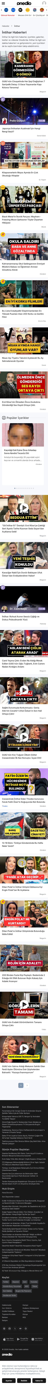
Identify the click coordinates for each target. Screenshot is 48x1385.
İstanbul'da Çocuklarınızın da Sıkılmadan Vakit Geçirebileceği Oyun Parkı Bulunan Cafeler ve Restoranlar (20, 1176)
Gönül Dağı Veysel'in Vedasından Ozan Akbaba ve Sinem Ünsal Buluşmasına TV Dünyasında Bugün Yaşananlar (21, 1124)
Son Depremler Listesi (10, 1197)
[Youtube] (20, 1328)
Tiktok (34, 1286)
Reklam (5, 1317)
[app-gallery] (37, 1339)
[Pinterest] (26, 1328)
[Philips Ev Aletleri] (6, 10)
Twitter (5, 1282)
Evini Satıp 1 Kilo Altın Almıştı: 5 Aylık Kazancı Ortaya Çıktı (24, 1159)
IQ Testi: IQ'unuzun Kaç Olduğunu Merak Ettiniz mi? (22, 1271)
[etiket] (3, 99)
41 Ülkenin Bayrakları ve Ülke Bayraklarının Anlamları (22, 1261)
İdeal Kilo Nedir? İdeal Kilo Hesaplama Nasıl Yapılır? (22, 1246)
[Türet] (34, 10)
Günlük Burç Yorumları (12, 1286)
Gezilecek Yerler (9, 1295)
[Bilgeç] (41, 10)
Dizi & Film (42, 321)
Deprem (16, 1282)
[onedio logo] (22, 1354)
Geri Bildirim (7, 1308)
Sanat (44, 365)
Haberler (5, 26)
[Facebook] (9, 1328)
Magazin (43, 92)
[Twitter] (15, 1328)
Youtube (34, 1282)
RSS (24, 1317)
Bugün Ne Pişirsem (23, 1291)
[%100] (20, 10)
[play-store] (23, 1339)
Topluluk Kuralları (8, 1314)
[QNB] (27, 10)
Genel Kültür (41, 136)
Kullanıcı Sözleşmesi (31, 1308)
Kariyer (25, 1305)
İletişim (5, 1320)
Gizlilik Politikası (8, 1311)
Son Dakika (7, 1291)
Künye (25, 1314)
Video (44, 1029)
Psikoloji (43, 624)
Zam (24, 1282)
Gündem (43, 274)
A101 (26, 1286)
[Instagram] (4, 1328)
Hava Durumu (7, 1193)
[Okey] (13, 10)
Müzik (43, 227)
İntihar (17, 26)
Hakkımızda (6, 1305)
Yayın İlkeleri (28, 1311)
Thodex (5, 806)
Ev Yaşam (42, 180)
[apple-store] (9, 1339)
